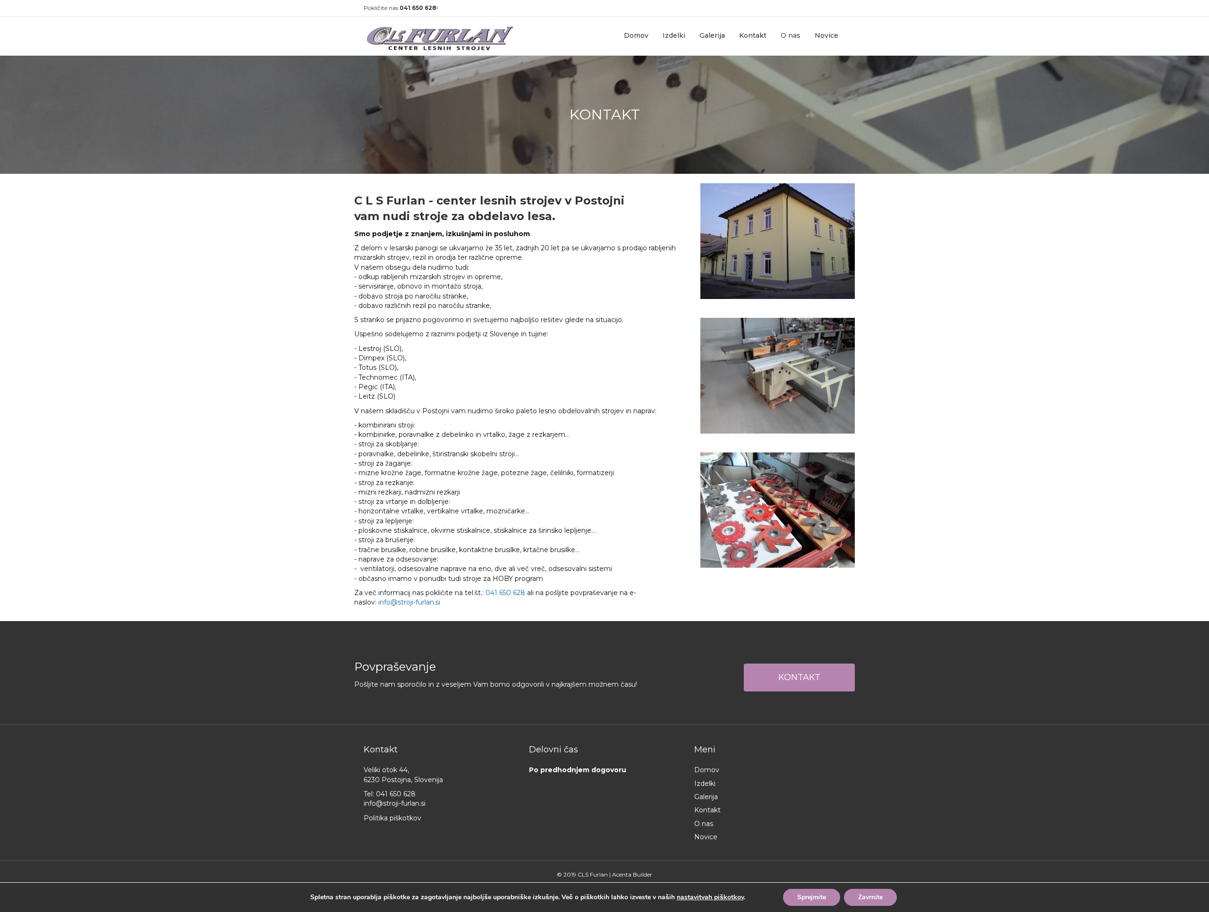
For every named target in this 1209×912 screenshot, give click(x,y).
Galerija (712, 35)
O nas (790, 35)
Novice (826, 35)
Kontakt (752, 35)
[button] (799, 677)
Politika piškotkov (392, 818)
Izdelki (674, 35)
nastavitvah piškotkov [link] (710, 897)
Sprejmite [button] (811, 897)
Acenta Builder (632, 874)
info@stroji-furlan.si (409, 602)
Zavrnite (870, 897)
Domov (636, 35)
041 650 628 (418, 7)
